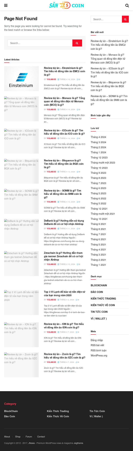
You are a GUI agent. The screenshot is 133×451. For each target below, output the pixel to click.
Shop (17, 436)
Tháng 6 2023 (98, 188)
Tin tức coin (99, 311)
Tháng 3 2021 (98, 254)
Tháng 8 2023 (98, 177)
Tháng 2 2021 (98, 259)
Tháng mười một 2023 (103, 162)
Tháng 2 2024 (98, 147)
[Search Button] (77, 42)
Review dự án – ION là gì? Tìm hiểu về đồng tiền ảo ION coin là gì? (64, 325)
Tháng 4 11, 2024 (67, 228)
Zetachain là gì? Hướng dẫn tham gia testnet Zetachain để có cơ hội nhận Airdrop (63, 256)
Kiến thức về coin (103, 305)
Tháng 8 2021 (98, 229)
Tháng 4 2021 (98, 249)
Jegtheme (78, 442)
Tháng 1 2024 (98, 152)
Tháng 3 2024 (98, 142)
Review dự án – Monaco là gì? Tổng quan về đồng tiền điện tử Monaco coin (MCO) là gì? (64, 101)
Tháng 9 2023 (98, 172)
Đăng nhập (97, 340)
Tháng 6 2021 (98, 239)
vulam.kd (51, 79)
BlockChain (99, 285)
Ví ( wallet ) (99, 318)
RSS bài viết (97, 345)
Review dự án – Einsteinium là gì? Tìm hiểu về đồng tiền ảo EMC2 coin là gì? (64, 71)
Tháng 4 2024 (98, 137)
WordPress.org (99, 355)
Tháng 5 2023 (98, 193)
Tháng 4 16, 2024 (67, 79)
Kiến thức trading (103, 298)
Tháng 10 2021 (99, 219)
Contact (41, 436)
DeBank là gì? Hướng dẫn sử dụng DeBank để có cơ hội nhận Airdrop (64, 222)
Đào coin (97, 292)
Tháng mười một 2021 (103, 213)
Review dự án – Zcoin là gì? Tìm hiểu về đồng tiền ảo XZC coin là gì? (64, 355)
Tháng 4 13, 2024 (67, 171)
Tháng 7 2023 (98, 183)
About (7, 436)
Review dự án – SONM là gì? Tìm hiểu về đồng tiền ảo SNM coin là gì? (63, 194)
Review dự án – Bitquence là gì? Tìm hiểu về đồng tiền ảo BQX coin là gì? (64, 164)
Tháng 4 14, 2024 (67, 109)
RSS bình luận (99, 350)
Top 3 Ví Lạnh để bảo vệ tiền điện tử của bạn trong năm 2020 (64, 293)
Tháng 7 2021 (98, 234)
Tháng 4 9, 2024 (66, 299)
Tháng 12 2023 (99, 157)
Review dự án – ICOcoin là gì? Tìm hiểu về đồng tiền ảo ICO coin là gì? (64, 132)
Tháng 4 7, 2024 (66, 332)
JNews (31, 442)
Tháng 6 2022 (98, 198)
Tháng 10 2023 (99, 167)
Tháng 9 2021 (98, 224)
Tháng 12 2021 (99, 208)
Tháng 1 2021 (98, 264)
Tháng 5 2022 (98, 203)
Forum (29, 436)
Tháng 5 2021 (98, 244)
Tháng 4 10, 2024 (67, 264)
